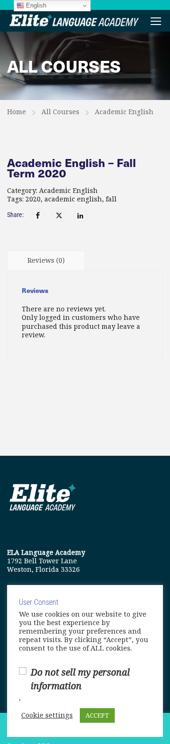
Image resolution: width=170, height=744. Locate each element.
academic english (73, 199)
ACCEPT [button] (97, 715)
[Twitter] (59, 215)
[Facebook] (38, 215)
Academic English (124, 112)
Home (16, 112)
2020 (33, 199)
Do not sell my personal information (80, 679)
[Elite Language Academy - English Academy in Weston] (74, 20)
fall (111, 199)
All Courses (60, 112)
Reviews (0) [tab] (46, 260)
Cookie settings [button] (47, 715)
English (35, 5)
